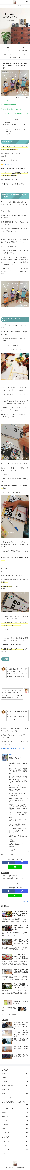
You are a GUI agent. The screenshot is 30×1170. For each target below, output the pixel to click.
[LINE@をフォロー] (14, 850)
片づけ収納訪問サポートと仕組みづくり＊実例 (15, 1103)
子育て (15, 1112)
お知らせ (15, 1116)
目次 (12, 119)
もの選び (15, 1125)
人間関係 (15, 1081)
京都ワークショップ (7, 878)
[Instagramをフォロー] (12, 850)
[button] (26, 546)
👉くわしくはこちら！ (8, 164)
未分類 (15, 1153)
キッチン (16, 1149)
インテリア (15, 1133)
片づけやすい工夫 (15, 1108)
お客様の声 (14, 875)
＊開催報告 (5, 872)
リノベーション (15, 1098)
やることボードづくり (20, 878)
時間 (15, 1073)
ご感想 (8, 134)
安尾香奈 (11, 755)
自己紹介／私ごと (15, 1085)
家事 (15, 1129)
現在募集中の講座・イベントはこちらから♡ (14, 748)
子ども (16, 1145)
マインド (15, 1094)
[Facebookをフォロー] (10, 850)
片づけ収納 (15, 1137)
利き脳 (15, 1077)
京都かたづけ (6, 875)
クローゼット (16, 1141)
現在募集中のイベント (10, 122)
